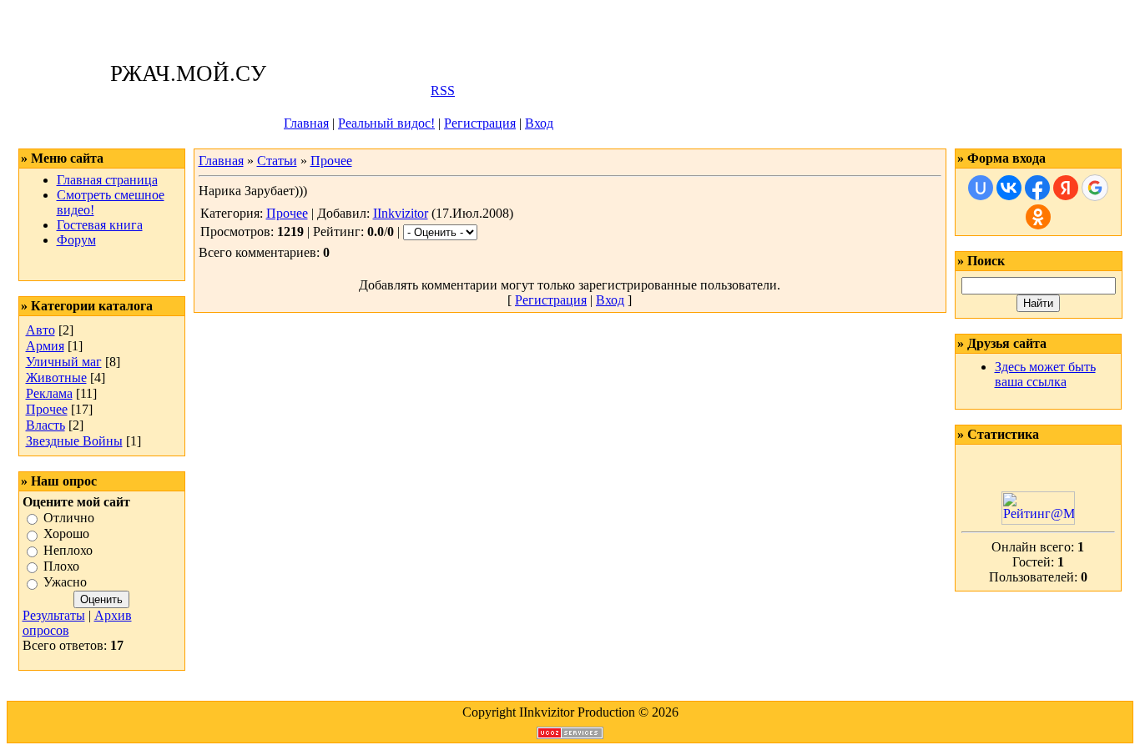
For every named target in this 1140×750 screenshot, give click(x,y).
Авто (40, 330)
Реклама (49, 393)
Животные (56, 377)
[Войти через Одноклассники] (1038, 216)
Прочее (47, 409)
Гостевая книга (100, 225)
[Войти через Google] (1095, 187)
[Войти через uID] (980, 187)
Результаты (54, 615)
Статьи (277, 161)
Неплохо (68, 550)
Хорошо (66, 534)
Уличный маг (64, 362)
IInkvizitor (400, 213)
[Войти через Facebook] (1037, 187)
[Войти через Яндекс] (1065, 187)
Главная (306, 123)
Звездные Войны (74, 441)
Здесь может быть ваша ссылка (1045, 374)
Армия (45, 346)
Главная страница (107, 180)
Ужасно (65, 583)
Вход (539, 123)
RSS (443, 90)
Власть (45, 425)
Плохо (61, 566)
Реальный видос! (386, 123)
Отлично (68, 518)
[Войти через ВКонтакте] (1008, 187)
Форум (76, 240)
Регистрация (480, 123)
